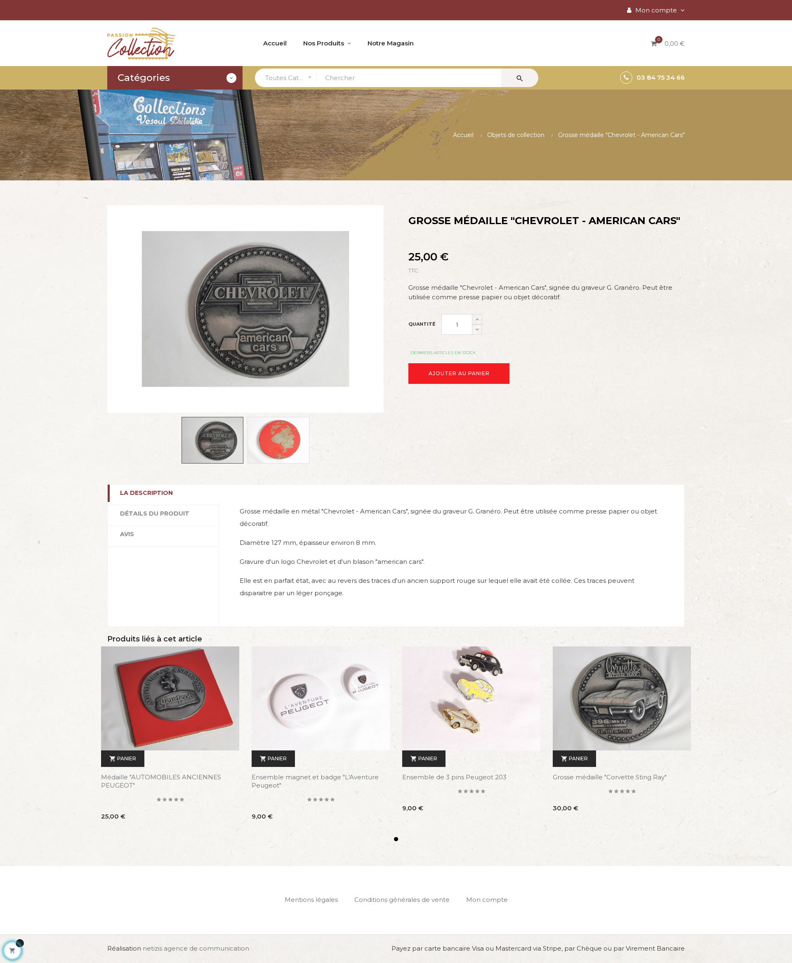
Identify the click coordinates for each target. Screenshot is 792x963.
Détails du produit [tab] (154, 513)
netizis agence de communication (196, 948)
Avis (127, 534)
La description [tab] (146, 493)
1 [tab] (396, 839)
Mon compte (487, 900)
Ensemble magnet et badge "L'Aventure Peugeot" (315, 781)
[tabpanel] (170, 739)
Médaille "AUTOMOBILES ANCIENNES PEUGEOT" (161, 781)
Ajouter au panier (459, 373)
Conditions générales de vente (402, 900)
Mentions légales (311, 900)
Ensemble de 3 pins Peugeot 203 (454, 777)
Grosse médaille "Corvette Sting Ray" (610, 777)
